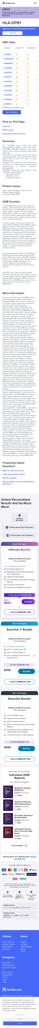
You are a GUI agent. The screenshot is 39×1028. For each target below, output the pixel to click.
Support (23, 942)
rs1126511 (7, 54)
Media (23, 952)
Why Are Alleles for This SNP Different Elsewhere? (18, 483)
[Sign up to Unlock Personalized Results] (17, 54)
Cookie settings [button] (20, 1014)
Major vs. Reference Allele (13, 470)
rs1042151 (8, 77)
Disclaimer (6, 949)
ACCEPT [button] (20, 1023)
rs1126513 (8, 104)
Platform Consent (8, 944)
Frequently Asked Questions (14, 134)
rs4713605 (8, 68)
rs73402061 (8, 59)
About (4, 980)
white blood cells (10, 157)
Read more (6, 15)
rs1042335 (8, 90)
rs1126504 (8, 95)
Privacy (23, 949)
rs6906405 (8, 63)
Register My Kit (7, 975)
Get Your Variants (11, 112)
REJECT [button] (20, 1019)
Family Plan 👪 (7, 963)
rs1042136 (8, 72)
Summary (6, 126)
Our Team (24, 944)
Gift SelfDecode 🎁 (9, 965)
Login (4, 982)
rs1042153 (8, 81)
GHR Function (8, 130)
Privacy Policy (7, 947)
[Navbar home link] (8, 3)
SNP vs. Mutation (9, 478)
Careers (5, 977)
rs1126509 (8, 99)
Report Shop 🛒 (8, 972)
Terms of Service (8, 942)
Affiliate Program (26, 947)
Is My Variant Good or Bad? (13, 474)
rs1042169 (8, 86)
